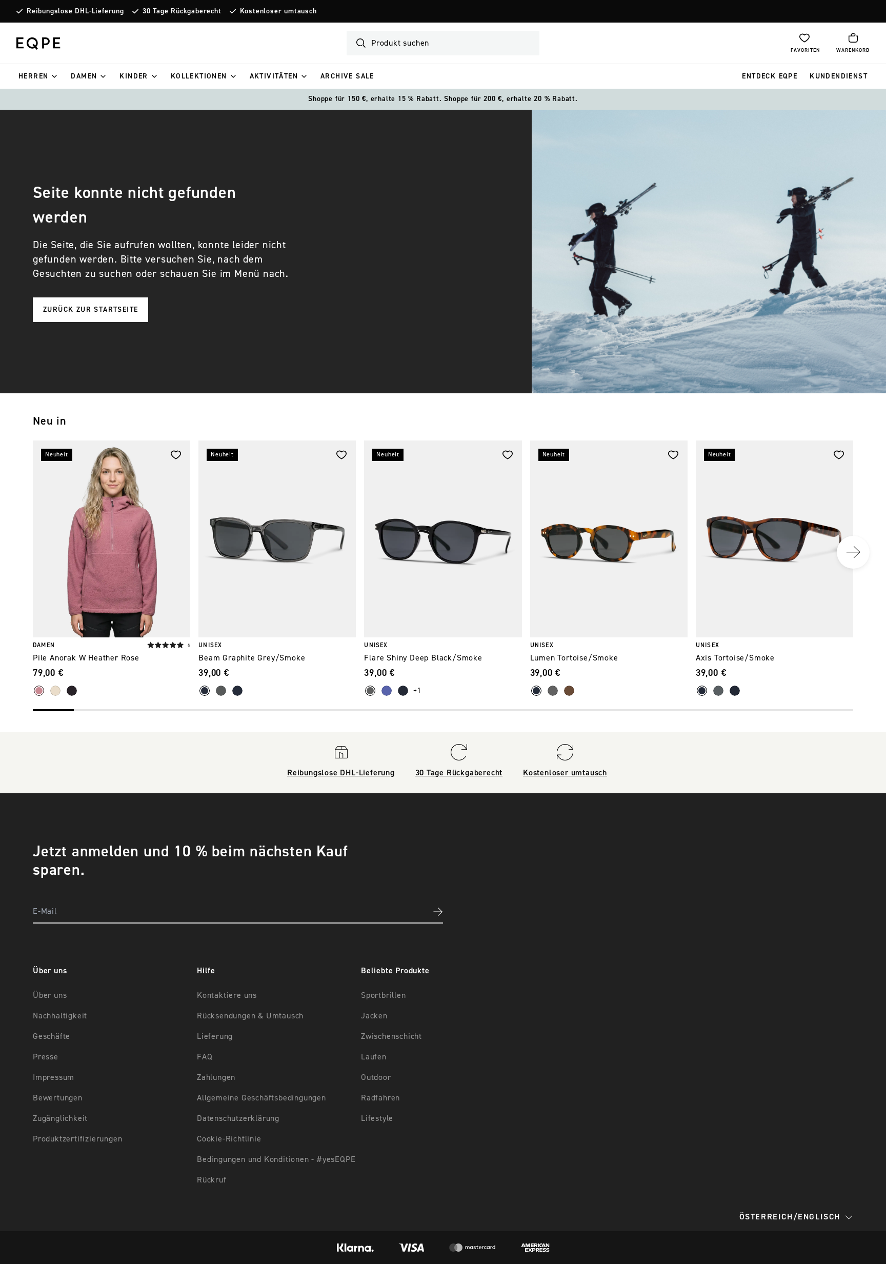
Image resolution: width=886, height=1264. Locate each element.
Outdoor (376, 1077)
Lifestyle (377, 1118)
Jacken (374, 1016)
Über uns (50, 995)
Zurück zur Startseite (90, 309)
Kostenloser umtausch (278, 11)
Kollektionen (199, 76)
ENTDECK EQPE (769, 76)
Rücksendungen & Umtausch (250, 1016)
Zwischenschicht (391, 1036)
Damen (84, 76)
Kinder (133, 76)
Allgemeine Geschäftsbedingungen (261, 1098)
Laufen (374, 1057)
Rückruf (212, 1180)
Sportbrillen (383, 995)
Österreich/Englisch (789, 1217)
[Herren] (54, 76)
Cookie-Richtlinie (229, 1139)
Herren (33, 76)
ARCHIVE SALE (347, 76)
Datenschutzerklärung (238, 1118)
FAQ (204, 1057)
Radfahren (380, 1098)
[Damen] (103, 76)
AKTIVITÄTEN (274, 76)
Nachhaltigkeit (60, 1016)
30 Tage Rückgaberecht (182, 11)
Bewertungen (58, 1098)
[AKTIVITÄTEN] (304, 76)
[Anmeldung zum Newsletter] (438, 912)
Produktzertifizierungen (77, 1139)
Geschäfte (51, 1036)
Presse (45, 1057)
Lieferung (215, 1036)
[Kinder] (154, 76)
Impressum (53, 1077)
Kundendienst (839, 76)
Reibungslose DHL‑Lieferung (75, 11)
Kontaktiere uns (227, 995)
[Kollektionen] (233, 76)
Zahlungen (216, 1077)
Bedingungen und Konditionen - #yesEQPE (276, 1159)
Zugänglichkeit (60, 1118)
